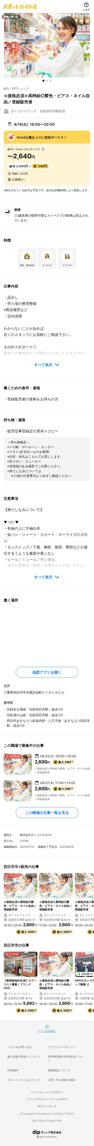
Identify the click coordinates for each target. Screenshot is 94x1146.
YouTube (57, 1113)
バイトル (36, 1092)
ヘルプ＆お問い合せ (19, 1047)
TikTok (69, 1113)
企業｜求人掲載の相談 (61, 1080)
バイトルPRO (58, 1099)
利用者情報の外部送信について (66, 1058)
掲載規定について (59, 1070)
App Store (38, 1120)
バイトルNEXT (53, 1092)
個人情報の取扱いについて (23, 1056)
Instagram (29, 1113)
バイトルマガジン (37, 1099)
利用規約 (12, 1070)
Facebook (44, 1113)
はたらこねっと (47, 1106)
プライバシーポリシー (61, 1047)
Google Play (54, 1120)
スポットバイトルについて (23, 1080)
